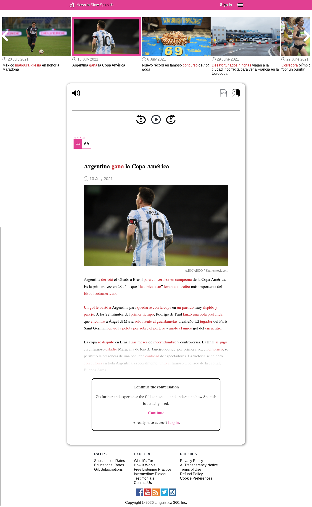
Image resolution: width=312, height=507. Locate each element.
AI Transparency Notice (199, 465)
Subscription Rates (109, 461)
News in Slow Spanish (79, 5)
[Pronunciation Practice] (236, 93)
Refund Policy (191, 474)
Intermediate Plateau (150, 474)
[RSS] (156, 492)
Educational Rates (109, 465)
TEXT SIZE (79, 138)
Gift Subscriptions (108, 469)
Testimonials (144, 478)
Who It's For (143, 461)
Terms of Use (190, 469)
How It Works (144, 465)
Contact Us (143, 483)
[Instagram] (172, 492)
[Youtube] (147, 492)
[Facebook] (139, 492)
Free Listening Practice (152, 469)
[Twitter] (164, 492)
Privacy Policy (191, 461)
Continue (156, 413)
